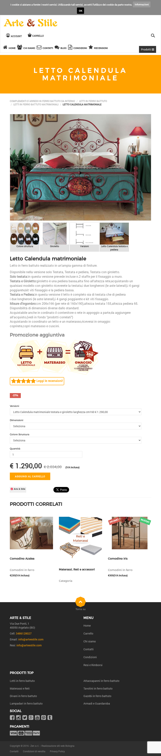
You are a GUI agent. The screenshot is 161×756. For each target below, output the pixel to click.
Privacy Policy (57, 751)
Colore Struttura (19, 434)
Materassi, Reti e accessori (77, 569)
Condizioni (90, 657)
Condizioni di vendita (34, 751)
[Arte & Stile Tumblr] (50, 718)
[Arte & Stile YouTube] (37, 718)
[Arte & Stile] (30, 23)
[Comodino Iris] (129, 533)
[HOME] (6, 48)
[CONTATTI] (40, 48)
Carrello (88, 633)
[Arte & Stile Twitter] (24, 718)
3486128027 (24, 633)
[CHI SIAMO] (20, 48)
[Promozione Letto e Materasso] (54, 357)
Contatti (88, 649)
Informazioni (142, 4)
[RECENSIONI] (91, 48)
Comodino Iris (118, 558)
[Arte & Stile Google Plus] (31, 718)
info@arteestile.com (30, 639)
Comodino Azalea (22, 558)
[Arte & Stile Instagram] (18, 718)
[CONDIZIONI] (70, 48)
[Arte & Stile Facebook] (12, 718)
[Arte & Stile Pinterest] (43, 718)
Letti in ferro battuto (93, 101)
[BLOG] (57, 48)
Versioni (14, 406)
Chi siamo (89, 641)
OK (80, 10)
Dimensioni (16, 420)
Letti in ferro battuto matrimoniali (36, 104)
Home (87, 625)
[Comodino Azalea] (31, 533)
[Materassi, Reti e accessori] (80, 538)
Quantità (15, 448)
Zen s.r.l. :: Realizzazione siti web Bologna (52, 745)
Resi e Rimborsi (92, 665)
